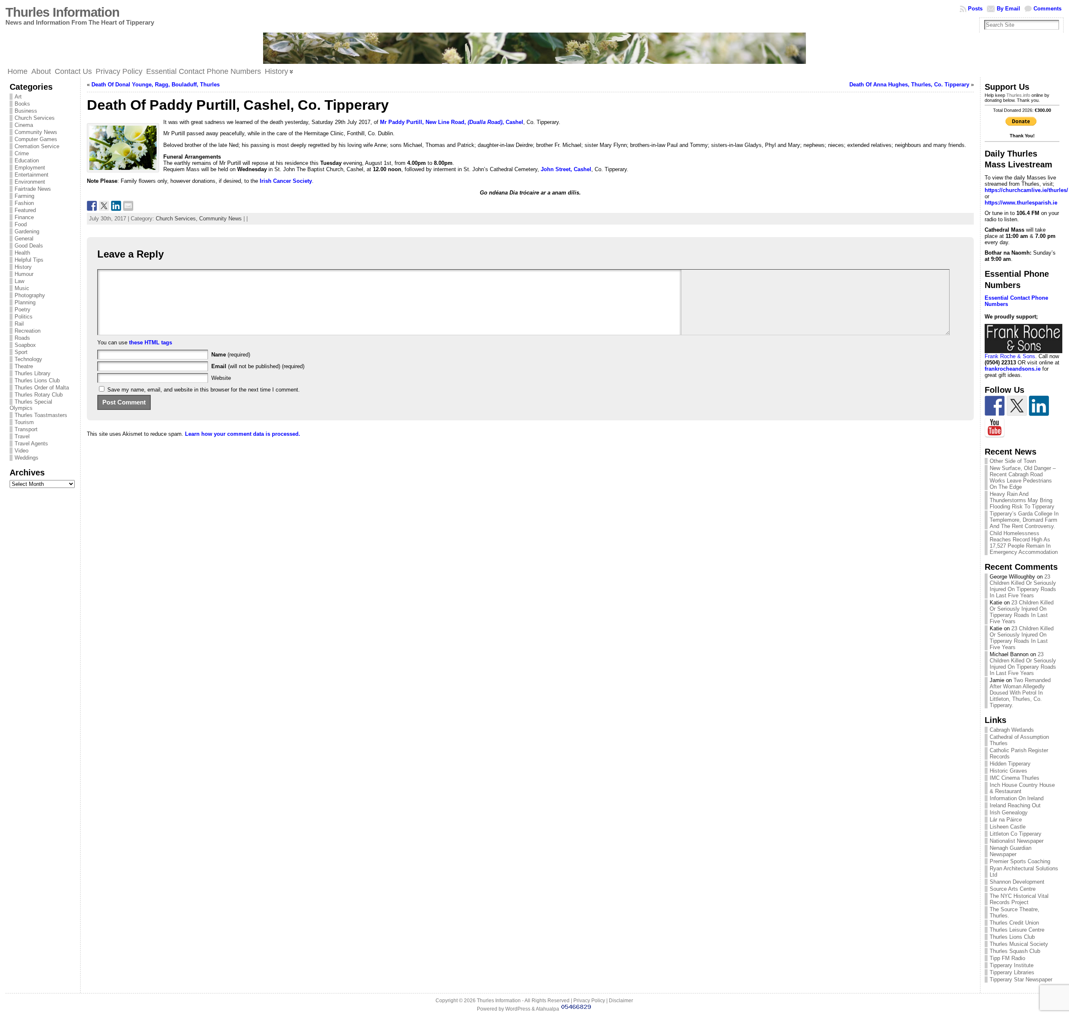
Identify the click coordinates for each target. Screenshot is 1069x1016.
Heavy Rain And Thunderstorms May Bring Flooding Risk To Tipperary (1022, 500)
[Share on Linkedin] (116, 206)
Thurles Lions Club (37, 380)
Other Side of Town (1013, 461)
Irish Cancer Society (286, 181)
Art (18, 97)
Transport (26, 429)
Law (19, 281)
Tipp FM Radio (1007, 958)
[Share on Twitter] (104, 206)
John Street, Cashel (566, 169)
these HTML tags (150, 342)
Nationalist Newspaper (1017, 841)
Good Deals (29, 246)
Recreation (28, 331)
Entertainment (31, 175)
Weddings (26, 458)
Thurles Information (62, 12)
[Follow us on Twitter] (1017, 406)
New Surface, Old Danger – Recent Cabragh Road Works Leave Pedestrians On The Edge (1023, 477)
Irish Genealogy (1009, 812)
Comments (1047, 8)
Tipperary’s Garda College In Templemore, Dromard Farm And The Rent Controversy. (1024, 520)
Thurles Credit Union (1014, 923)
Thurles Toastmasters (41, 415)
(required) (230, 354)
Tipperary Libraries (1012, 972)
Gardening (27, 231)
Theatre (24, 366)
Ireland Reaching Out (1015, 805)
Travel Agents (31, 443)
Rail (19, 324)
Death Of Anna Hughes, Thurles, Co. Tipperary (909, 84)
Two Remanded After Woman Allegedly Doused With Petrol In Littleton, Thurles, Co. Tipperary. (1020, 692)
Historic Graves (1008, 771)
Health (22, 253)
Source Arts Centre (1013, 889)
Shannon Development (1017, 882)
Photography (30, 295)
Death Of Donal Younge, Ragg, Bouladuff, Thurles (155, 84)
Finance (24, 217)
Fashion (24, 203)
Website (221, 378)
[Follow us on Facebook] (995, 406)
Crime (22, 153)
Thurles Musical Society (1019, 944)
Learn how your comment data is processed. (242, 434)
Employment (30, 167)
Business (26, 111)
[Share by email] (128, 206)
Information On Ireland (1017, 798)
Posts (975, 8)
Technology (28, 359)
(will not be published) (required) (257, 366)
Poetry (22, 309)
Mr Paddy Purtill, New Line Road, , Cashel (451, 122)
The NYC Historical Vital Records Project (1019, 899)
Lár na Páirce (1006, 819)
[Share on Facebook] (92, 206)
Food (21, 224)
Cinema (24, 125)
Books (22, 104)
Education (27, 160)
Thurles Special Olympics (31, 405)
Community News (36, 132)
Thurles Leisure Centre (1017, 930)
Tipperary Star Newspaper (1021, 979)
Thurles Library (33, 373)
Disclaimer (621, 1000)
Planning (25, 302)
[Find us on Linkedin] (1039, 406)
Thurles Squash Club (1015, 951)
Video (21, 450)
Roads (22, 338)
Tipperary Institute (1012, 965)
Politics (24, 316)
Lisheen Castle (1008, 827)
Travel (22, 436)
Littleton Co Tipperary (1015, 834)
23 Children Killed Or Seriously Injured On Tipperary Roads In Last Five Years (1023, 586)
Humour (24, 274)
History (23, 267)
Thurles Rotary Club (39, 395)
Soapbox (25, 345)
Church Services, (177, 218)
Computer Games (36, 139)
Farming (24, 196)
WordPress (517, 1009)
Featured (25, 210)
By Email (1008, 8)
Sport (21, 352)
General (24, 238)
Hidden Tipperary (1010, 764)
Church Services (35, 118)
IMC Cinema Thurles (1014, 778)
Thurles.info (1018, 95)
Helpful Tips (29, 260)
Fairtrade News (33, 189)
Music (22, 288)
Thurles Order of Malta (42, 387)
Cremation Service (37, 146)
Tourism (24, 422)
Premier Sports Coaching (1020, 861)
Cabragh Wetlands (1012, 730)
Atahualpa (547, 1009)
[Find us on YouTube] (995, 428)
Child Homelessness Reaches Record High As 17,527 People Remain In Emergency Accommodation (1024, 542)
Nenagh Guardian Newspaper (1010, 851)
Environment (30, 182)
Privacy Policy (589, 1000)
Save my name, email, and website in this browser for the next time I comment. (203, 390)
